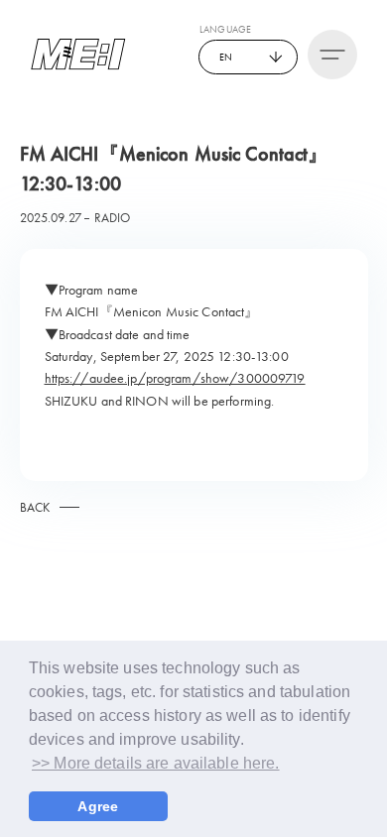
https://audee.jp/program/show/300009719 (175, 378)
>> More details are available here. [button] (156, 763)
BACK (35, 507)
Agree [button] (97, 806)
